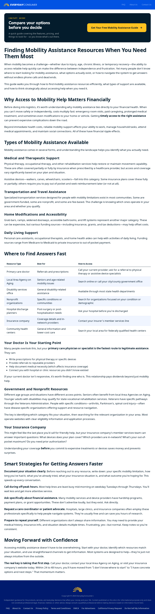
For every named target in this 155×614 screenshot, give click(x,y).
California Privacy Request (110, 608)
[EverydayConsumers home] (20, 4)
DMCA (76, 608)
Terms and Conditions (61, 608)
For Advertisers (88, 608)
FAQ (123, 4)
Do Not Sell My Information (137, 608)
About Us (134, 4)
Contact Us (146, 4)
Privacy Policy (42, 608)
